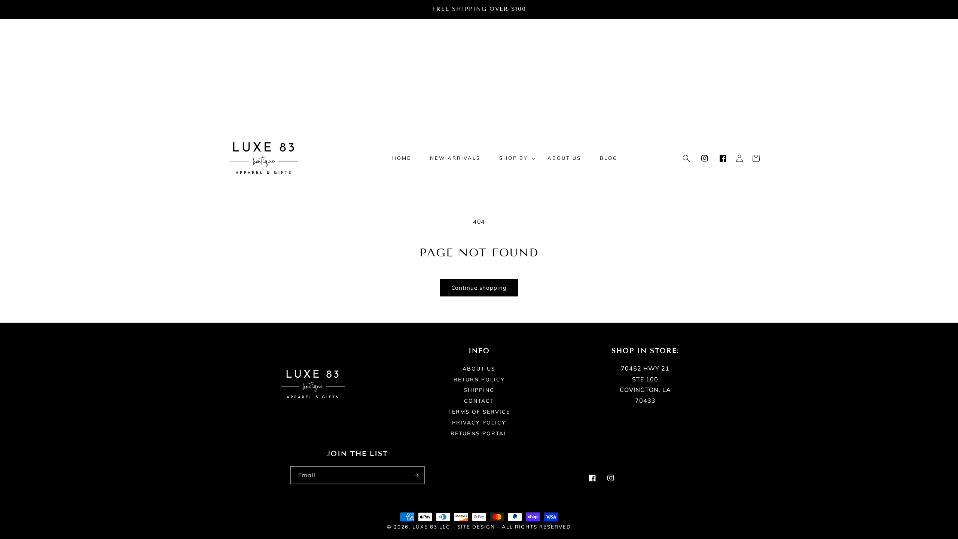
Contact (479, 401)
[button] (514, 158)
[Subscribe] (416, 475)
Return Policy (479, 379)
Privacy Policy (479, 422)
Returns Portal (479, 433)
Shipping (479, 390)
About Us (479, 369)
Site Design (476, 527)
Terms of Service (479, 411)
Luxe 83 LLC (431, 527)
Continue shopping (479, 287)
